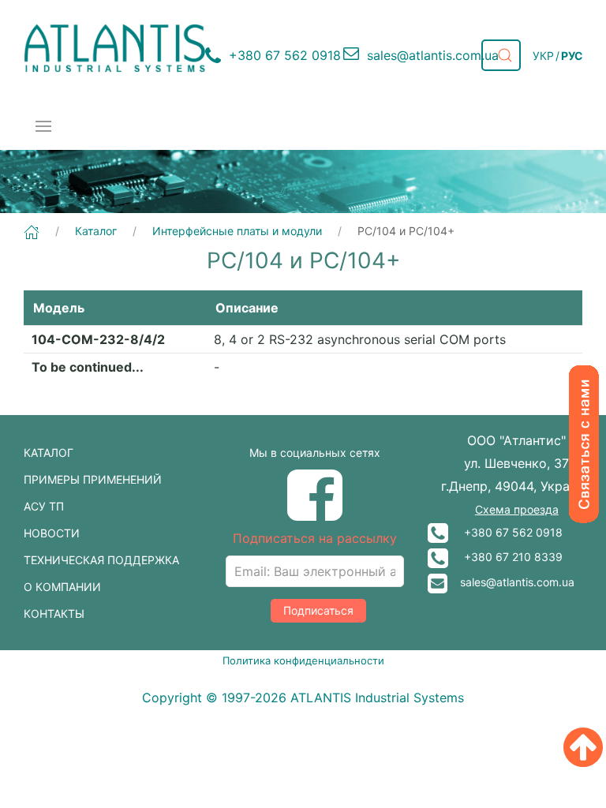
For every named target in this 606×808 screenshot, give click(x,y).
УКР (543, 55)
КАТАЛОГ (48, 452)
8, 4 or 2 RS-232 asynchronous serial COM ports (360, 339)
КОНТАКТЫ (54, 613)
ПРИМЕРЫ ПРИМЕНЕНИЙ (93, 479)
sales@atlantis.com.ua (510, 582)
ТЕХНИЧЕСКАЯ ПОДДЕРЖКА (101, 560)
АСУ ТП (44, 506)
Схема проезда (517, 509)
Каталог (96, 231)
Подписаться (318, 610)
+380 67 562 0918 (505, 532)
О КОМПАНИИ (62, 586)
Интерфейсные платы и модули (237, 231)
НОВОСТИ (52, 533)
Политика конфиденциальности (303, 660)
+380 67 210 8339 (505, 556)
